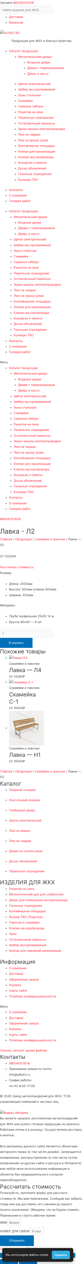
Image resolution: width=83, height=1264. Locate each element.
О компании (18, 195)
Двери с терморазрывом (45, 68)
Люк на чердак (29, 134)
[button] (41, 362)
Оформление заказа (24, 979)
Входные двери (38, 62)
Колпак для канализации (36, 151)
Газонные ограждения (34, 174)
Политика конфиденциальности (32, 996)
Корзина (15, 985)
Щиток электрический (34, 84)
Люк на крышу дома (33, 140)
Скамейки (25, 100)
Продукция (23, 539)
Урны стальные (29, 95)
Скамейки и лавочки (50, 539)
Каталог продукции (23, 51)
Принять (61, 1255)
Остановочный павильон (36, 123)
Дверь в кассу (38, 73)
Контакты (16, 190)
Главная (6, 539)
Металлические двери (35, 57)
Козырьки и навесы (32, 162)
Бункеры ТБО (28, 179)
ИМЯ (3, 1222)
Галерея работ (20, 201)
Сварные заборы (30, 106)
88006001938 (23, 2)
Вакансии (16, 22)
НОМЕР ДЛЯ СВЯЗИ (14, 1231)
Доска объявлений (32, 168)
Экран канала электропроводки (41, 129)
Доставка (16, 17)
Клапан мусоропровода (36, 157)
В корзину (16, 643)
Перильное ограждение (36, 117)
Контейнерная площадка (36, 145)
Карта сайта (18, 990)
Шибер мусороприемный (36, 89)
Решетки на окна (30, 112)
